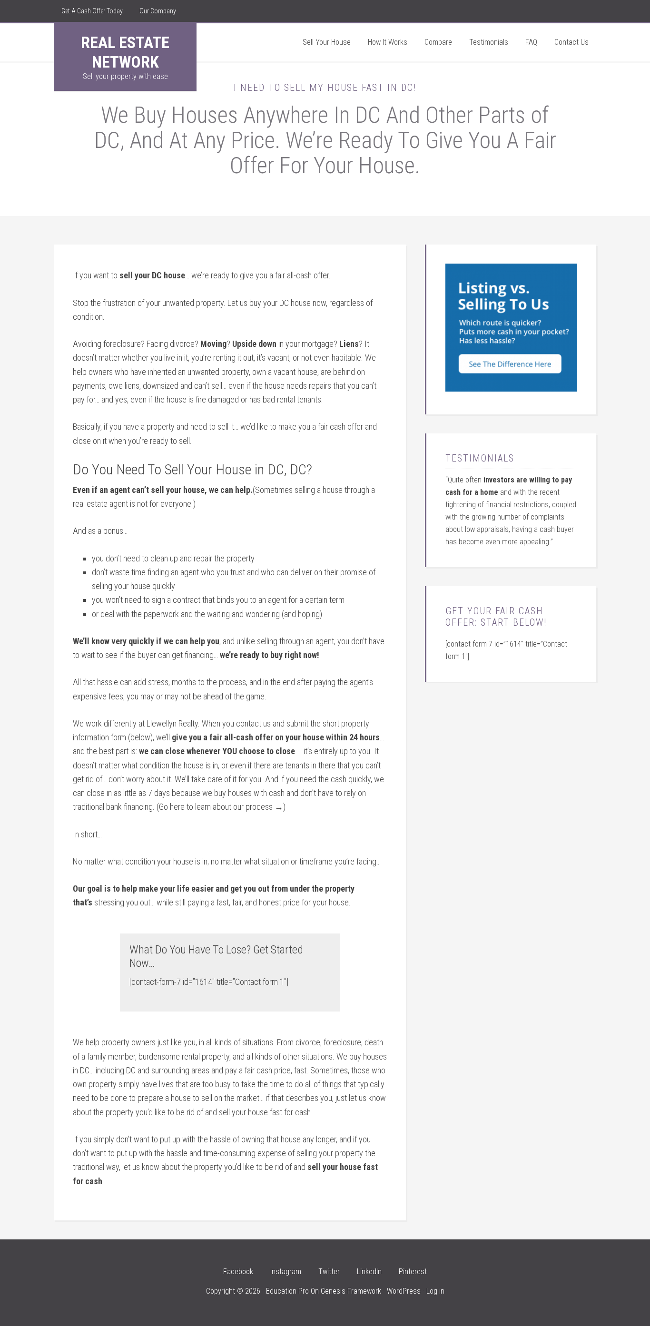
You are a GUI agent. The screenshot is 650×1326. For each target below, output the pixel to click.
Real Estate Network (125, 52)
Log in (435, 1291)
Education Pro (287, 1291)
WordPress (404, 1291)
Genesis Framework (351, 1291)
